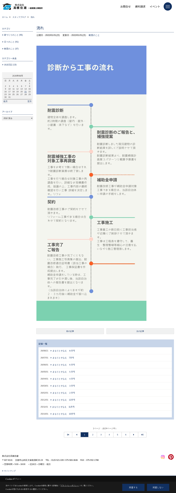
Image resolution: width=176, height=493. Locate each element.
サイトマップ (10, 471)
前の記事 (70, 331)
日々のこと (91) (11, 42)
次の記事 (140, 331)
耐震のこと (94, 35)
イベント (155, 6)
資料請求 (140, 6)
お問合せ (125, 6)
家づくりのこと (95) (13, 35)
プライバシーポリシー (70, 485)
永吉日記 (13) (10, 64)
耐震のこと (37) (11, 48)
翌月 (30, 101)
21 (25, 92)
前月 (5, 101)
